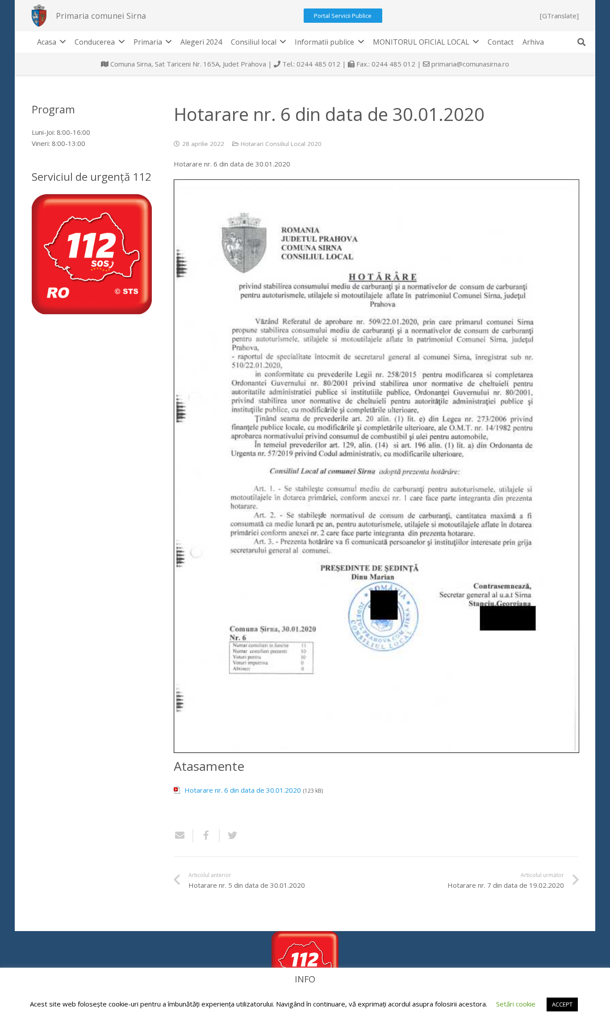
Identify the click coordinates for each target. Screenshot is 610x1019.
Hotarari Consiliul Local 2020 (281, 144)
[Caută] (581, 42)
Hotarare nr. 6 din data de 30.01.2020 (242, 790)
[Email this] (183, 835)
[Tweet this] (229, 835)
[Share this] (206, 835)
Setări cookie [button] (515, 1003)
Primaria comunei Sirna (101, 15)
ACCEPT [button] (562, 1004)
